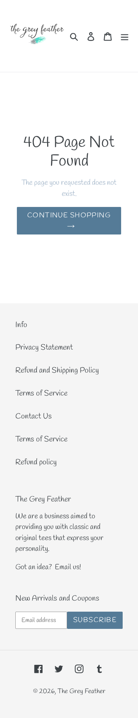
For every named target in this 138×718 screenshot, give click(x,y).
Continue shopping (69, 215)
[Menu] (124, 36)
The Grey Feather (81, 691)
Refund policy (36, 462)
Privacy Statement (44, 347)
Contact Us (33, 416)
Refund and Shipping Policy (57, 370)
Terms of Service (41, 393)
